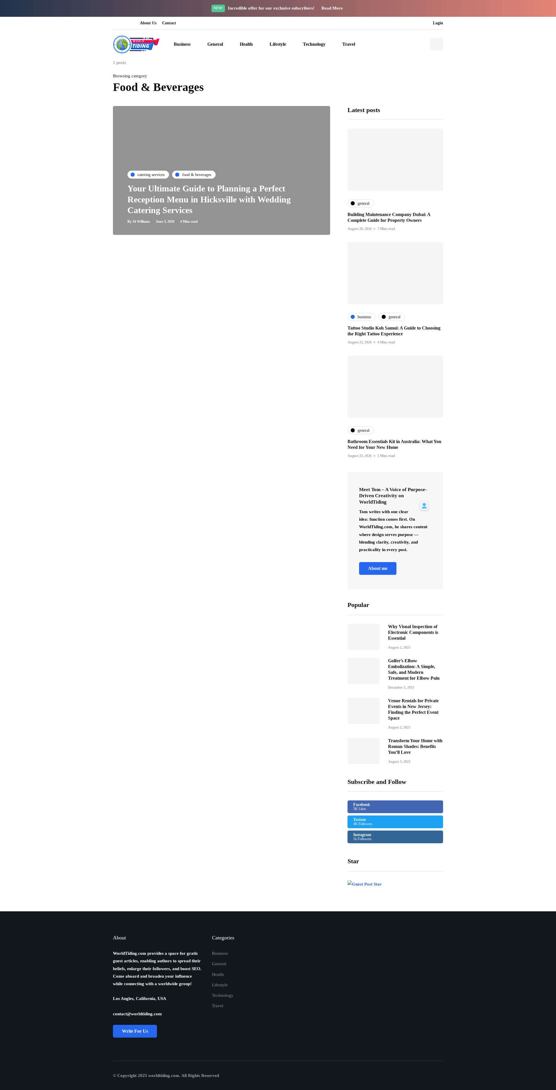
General (215, 44)
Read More (332, 8)
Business (182, 44)
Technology (314, 44)
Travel (348, 44)
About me (377, 568)
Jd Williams (141, 222)
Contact (169, 23)
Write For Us (135, 1031)
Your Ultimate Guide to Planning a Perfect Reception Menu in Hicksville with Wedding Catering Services (209, 199)
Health (246, 44)
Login (438, 23)
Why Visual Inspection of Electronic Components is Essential (413, 632)
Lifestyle (278, 44)
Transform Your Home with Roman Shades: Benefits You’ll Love (415, 746)
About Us (148, 23)
